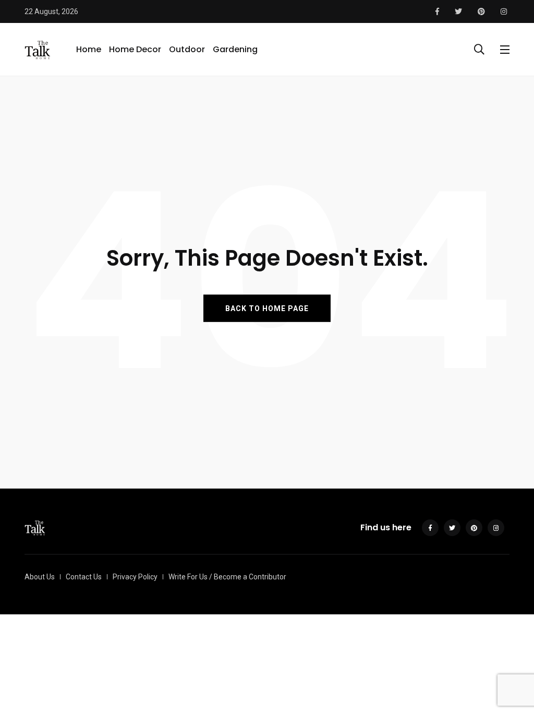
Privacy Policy (135, 577)
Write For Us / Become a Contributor (227, 577)
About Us (40, 577)
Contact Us (84, 577)
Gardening (235, 49)
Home (88, 49)
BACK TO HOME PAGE (267, 308)
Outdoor (187, 49)
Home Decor (135, 49)
